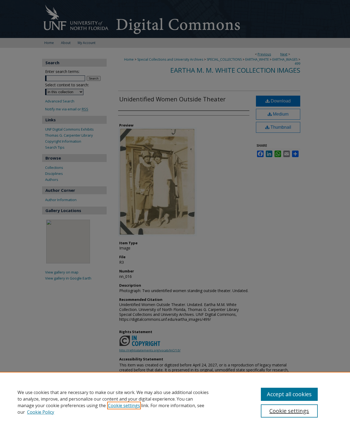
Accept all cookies (289, 394)
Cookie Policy (40, 412)
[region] (175, 402)
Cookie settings (124, 405)
